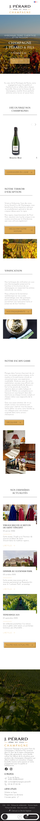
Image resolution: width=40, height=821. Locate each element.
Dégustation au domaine (13, 795)
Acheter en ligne (10, 792)
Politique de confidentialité (19, 805)
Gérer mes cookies (22, 808)
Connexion (32, 808)
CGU (4, 805)
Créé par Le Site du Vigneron (21, 811)
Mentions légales (33, 805)
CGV (8, 805)
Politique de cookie (10, 808)
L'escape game (10, 797)
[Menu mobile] (5, 817)
